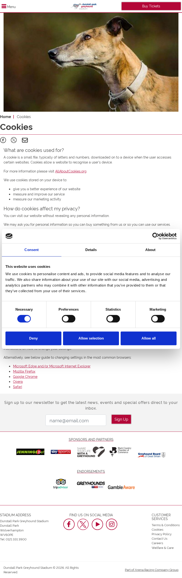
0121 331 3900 (16, 539)
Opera (18, 381)
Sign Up (121, 419)
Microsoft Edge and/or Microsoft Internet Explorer (52, 366)
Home (5, 116)
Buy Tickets (151, 6)
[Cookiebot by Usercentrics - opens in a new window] (156, 236)
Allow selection (91, 338)
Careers (157, 543)
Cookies (157, 529)
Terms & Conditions (166, 525)
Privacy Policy (162, 534)
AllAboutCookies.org (70, 171)
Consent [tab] (31, 250)
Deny (33, 338)
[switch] (68, 318)
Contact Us (159, 538)
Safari (17, 386)
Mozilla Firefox (24, 371)
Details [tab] (91, 250)
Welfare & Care (163, 547)
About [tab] (150, 250)
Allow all (148, 338)
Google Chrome (25, 376)
